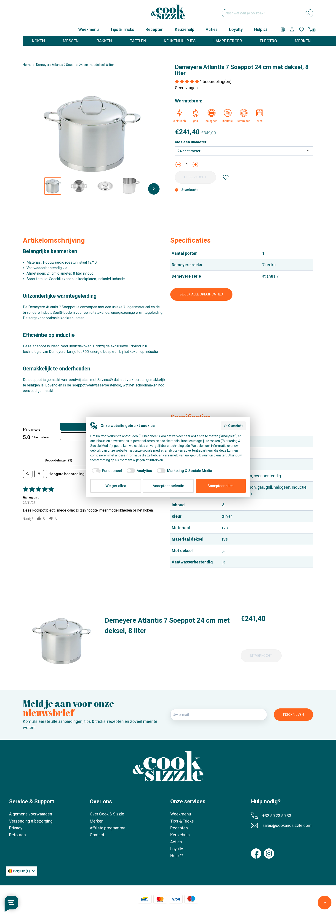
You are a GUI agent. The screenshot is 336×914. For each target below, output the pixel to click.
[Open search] (27, 474)
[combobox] (267, 13)
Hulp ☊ (260, 29)
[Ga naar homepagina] (168, 12)
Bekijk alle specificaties (201, 294)
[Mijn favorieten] (301, 29)
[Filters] (39, 474)
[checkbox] (106, 471)
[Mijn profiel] (292, 29)
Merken (97, 821)
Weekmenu (88, 29)
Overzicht (235, 426)
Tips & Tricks (122, 29)
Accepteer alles (221, 486)
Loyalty (236, 29)
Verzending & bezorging (31, 821)
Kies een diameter (191, 142)
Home (27, 65)
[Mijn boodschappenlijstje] (283, 29)
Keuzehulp (184, 29)
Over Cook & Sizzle (107, 814)
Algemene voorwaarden (30, 814)
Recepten (154, 29)
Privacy (15, 828)
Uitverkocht (195, 177)
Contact (97, 834)
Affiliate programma (107, 828)
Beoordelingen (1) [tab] (58, 460)
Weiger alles (115, 486)
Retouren (17, 834)
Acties (212, 29)
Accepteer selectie (168, 486)
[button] (187, 81)
